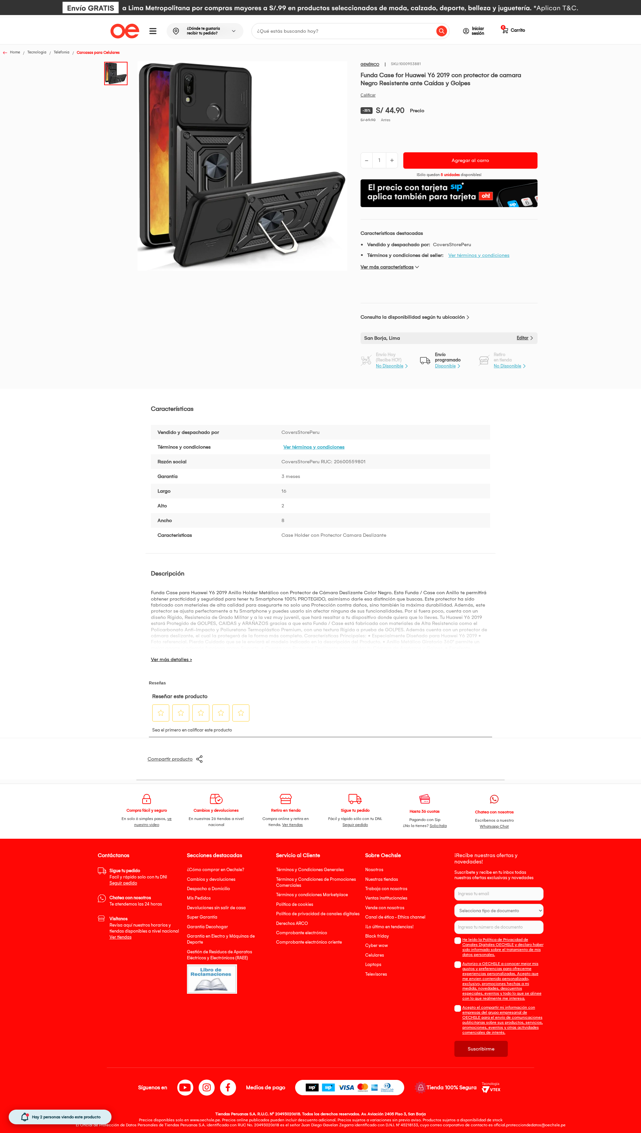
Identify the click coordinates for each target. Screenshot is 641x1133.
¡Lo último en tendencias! (389, 926)
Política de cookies (294, 904)
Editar (522, 337)
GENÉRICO (370, 64)
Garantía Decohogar (207, 926)
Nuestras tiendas (381, 879)
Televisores (376, 974)
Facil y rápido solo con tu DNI (138, 876)
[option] (320, 7)
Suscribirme (481, 1049)
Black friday (377, 936)
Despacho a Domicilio (208, 888)
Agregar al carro (470, 160)
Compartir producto (170, 759)
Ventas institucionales (386, 898)
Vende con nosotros (384, 907)
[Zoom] (117, 73)
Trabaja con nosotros (386, 888)
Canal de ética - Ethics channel (395, 917)
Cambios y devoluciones (211, 879)
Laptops (373, 964)
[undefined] (242, 166)
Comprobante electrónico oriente (309, 942)
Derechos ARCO (292, 923)
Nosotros (374, 869)
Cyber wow (376, 945)
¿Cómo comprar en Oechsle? (215, 869)
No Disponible (389, 365)
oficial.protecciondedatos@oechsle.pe (530, 1125)
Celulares (374, 955)
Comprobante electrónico (301, 932)
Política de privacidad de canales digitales (318, 913)
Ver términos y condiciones (478, 255)
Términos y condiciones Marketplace (312, 894)
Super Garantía (202, 917)
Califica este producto (368, 95)
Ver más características (387, 267)
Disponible (445, 365)
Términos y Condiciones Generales (310, 869)
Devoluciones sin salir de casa (216, 907)
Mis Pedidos (199, 898)
